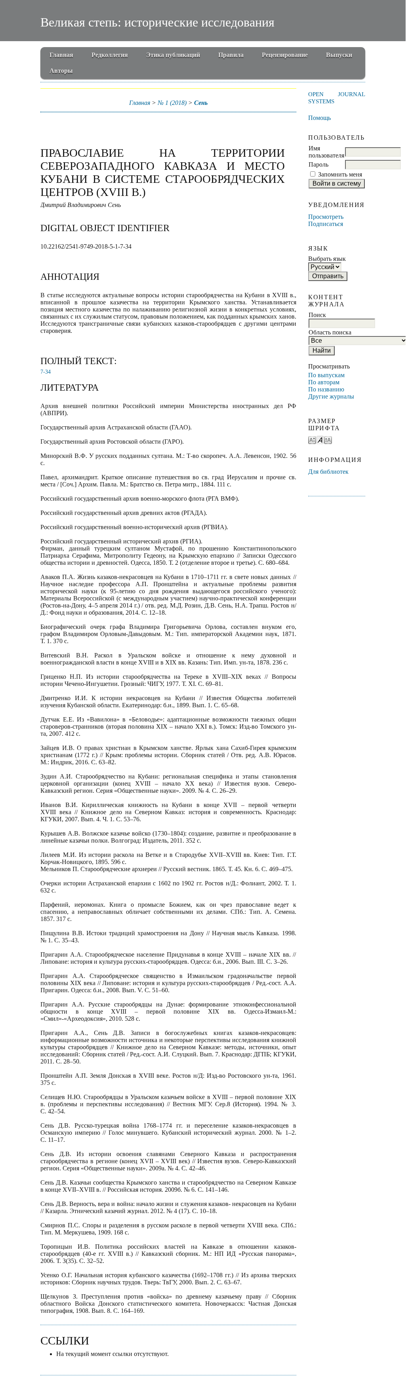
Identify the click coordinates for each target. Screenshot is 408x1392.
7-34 (45, 372)
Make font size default (320, 439)
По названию (326, 389)
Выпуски (339, 54)
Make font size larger (328, 439)
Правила (231, 54)
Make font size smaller (312, 439)
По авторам (323, 382)
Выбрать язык (327, 258)
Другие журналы (331, 396)
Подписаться (325, 223)
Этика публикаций (173, 54)
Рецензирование (285, 54)
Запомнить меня (340, 174)
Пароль (318, 164)
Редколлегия (110, 54)
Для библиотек (328, 471)
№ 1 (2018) (172, 102)
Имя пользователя (326, 152)
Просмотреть (325, 216)
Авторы (61, 70)
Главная (61, 54)
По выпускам (326, 375)
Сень (201, 102)
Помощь (319, 117)
